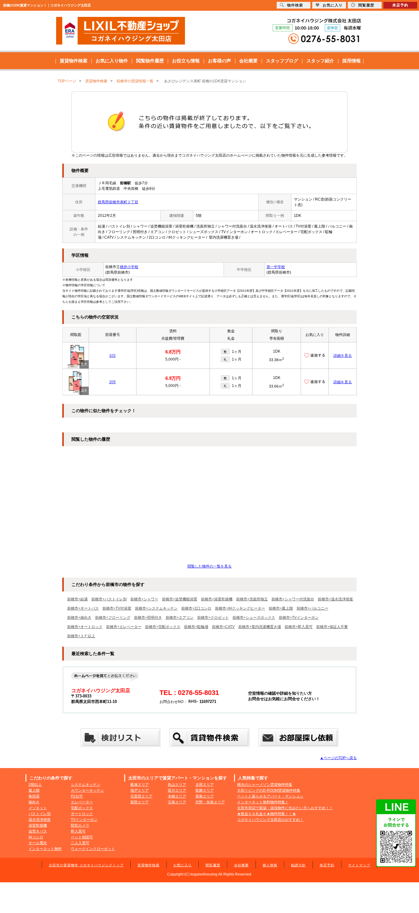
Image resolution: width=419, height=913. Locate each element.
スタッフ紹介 (320, 60)
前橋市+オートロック (84, 627)
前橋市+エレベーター (123, 627)
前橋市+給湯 (77, 599)
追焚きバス (38, 831)
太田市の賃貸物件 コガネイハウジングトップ (86, 865)
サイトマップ (359, 865)
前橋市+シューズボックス (254, 617)
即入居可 (78, 831)
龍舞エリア (204, 790)
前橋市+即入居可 (299, 627)
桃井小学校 (129, 267)
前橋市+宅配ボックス (162, 627)
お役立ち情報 (186, 60)
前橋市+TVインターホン (299, 617)
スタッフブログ (282, 60)
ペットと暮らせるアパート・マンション (270, 796)
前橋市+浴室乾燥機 (217, 599)
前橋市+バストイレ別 (109, 599)
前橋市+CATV (223, 627)
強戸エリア (139, 790)
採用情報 (351, 60)
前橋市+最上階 (281, 608)
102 (112, 355)
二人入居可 (80, 843)
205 (112, 382)
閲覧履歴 (213, 865)
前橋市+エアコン (180, 617)
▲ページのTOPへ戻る (338, 758)
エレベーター (82, 802)
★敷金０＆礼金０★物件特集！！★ (266, 814)
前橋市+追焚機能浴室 (179, 599)
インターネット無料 (45, 849)
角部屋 (34, 796)
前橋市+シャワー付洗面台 (292, 599)
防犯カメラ (80, 825)
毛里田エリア (141, 796)
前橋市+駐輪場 (196, 627)
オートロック (82, 814)
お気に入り (182, 865)
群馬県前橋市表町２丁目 (118, 202)
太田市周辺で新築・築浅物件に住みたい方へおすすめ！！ (285, 808)
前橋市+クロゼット (213, 617)
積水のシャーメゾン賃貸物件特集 (264, 784)
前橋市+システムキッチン (156, 608)
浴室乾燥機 (38, 825)
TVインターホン (84, 819)
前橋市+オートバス (83, 608)
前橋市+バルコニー (312, 608)
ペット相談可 (82, 837)
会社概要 (248, 60)
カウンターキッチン (87, 790)
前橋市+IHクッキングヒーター (240, 608)
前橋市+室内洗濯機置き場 (259, 627)
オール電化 (38, 843)
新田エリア (139, 802)
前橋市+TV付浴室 (116, 608)
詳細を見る (342, 355)
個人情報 (270, 865)
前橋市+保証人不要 (332, 627)
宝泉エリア (177, 802)
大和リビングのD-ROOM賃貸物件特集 (268, 790)
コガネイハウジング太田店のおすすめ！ (270, 819)
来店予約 (327, 865)
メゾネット (38, 808)
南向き (34, 802)
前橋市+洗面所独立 (252, 599)
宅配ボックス (82, 808)
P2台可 (77, 796)
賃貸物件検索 (73, 60)
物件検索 (295, 5)
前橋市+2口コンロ (196, 608)
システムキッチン (85, 784)
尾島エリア (204, 796)
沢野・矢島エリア (210, 802)
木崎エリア (177, 796)
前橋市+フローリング (112, 617)
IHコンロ (36, 837)
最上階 (34, 790)
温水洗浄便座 (40, 819)
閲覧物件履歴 (150, 60)
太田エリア (204, 784)
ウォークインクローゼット (93, 849)
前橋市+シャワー (144, 599)
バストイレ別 (40, 814)
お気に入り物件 (112, 60)
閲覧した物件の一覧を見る (209, 566)
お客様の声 (219, 60)
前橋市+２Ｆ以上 (81, 636)
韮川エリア (177, 790)
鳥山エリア (177, 784)
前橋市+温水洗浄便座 (335, 599)
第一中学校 (276, 267)
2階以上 (35, 784)
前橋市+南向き (79, 617)
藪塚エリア (139, 784)
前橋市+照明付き (148, 617)
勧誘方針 (298, 865)
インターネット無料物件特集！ (263, 802)
